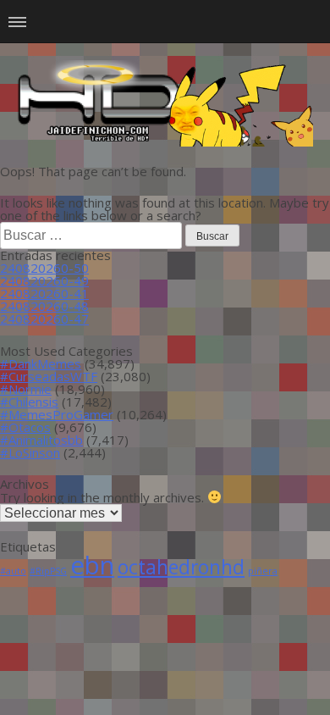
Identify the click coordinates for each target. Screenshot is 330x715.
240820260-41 (44, 293)
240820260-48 (44, 305)
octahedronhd (181, 567)
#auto (13, 571)
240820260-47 (44, 318)
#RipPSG (48, 571)
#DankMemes (40, 363)
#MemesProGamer (56, 414)
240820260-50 (44, 267)
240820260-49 (44, 280)
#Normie (26, 388)
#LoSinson (30, 452)
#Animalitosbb (41, 439)
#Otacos (25, 426)
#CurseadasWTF (48, 376)
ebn (92, 565)
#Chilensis (29, 401)
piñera (263, 571)
